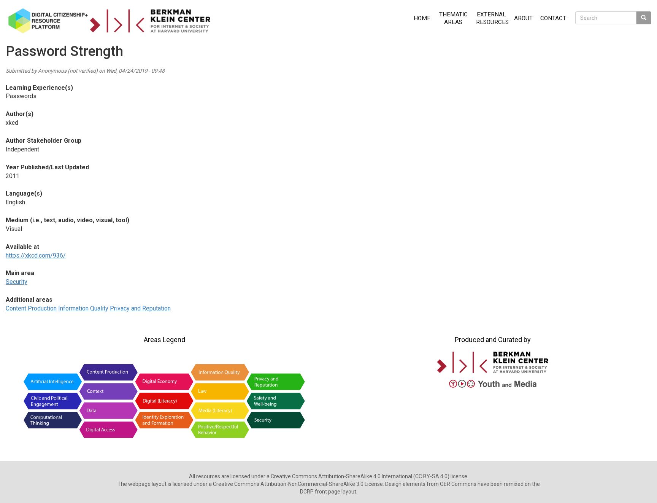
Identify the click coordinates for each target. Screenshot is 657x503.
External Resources (492, 18)
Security (16, 281)
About (523, 18)
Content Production (31, 308)
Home (422, 18)
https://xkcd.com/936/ (36, 255)
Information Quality (83, 308)
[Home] (112, 21)
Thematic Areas (453, 18)
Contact (553, 18)
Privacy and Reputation (140, 308)
